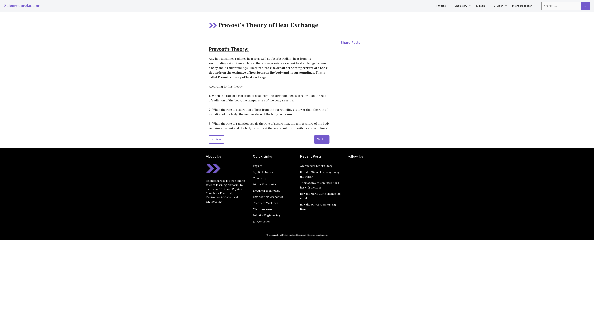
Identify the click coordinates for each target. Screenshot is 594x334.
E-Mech (498, 5)
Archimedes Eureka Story (316, 166)
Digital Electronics (264, 184)
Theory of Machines (265, 203)
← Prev (216, 139)
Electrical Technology (266, 191)
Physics (441, 5)
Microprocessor (522, 5)
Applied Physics (263, 172)
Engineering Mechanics (268, 197)
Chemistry (460, 5)
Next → (322, 139)
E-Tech (480, 5)
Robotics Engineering (266, 215)
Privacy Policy (261, 221)
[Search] (585, 6)
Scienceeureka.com (22, 5)
